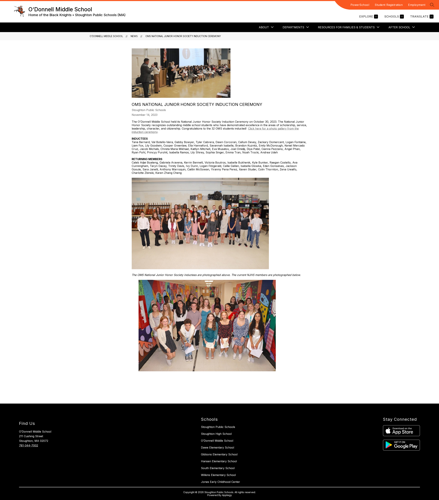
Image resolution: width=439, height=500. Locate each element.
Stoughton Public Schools (218, 427)
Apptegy (227, 495)
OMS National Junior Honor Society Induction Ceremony (183, 36)
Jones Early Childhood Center (220, 482)
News (134, 36)
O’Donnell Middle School (106, 36)
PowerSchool (360, 5)
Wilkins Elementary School (218, 475)
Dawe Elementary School (217, 447)
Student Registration (389, 5)
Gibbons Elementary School (219, 454)
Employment (416, 5)
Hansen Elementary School (219, 461)
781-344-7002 (28, 445)
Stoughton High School (216, 433)
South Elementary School (218, 468)
